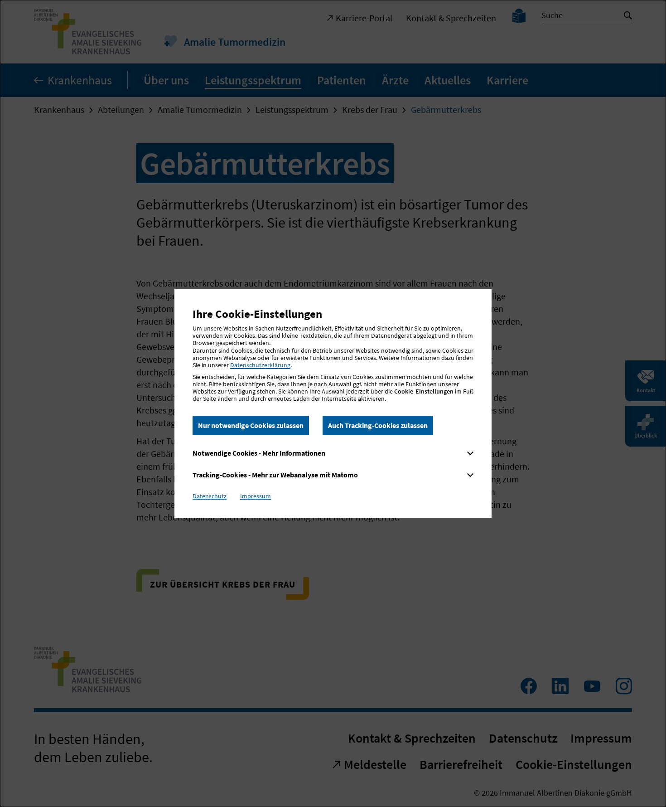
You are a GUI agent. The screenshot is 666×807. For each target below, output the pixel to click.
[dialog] (333, 403)
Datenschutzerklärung (260, 365)
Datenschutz (210, 496)
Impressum (255, 496)
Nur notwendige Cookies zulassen (251, 425)
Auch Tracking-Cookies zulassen (378, 425)
